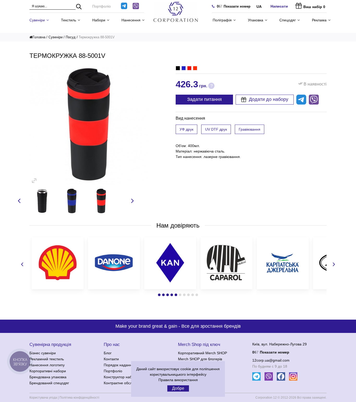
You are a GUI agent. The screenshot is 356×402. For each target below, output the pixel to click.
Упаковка (255, 20)
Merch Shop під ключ (199, 344)
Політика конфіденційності (79, 397)
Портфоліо (101, 6)
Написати (279, 6)
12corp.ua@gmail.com (271, 360)
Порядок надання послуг (125, 365)
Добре (178, 388)
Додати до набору (268, 99)
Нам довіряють (178, 225)
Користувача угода (43, 397)
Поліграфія (222, 20)
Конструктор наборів (121, 377)
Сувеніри (37, 20)
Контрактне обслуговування (127, 383)
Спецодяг (287, 20)
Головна (39, 37)
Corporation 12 (266, 397)
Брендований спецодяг (49, 383)
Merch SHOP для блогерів (200, 359)
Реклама (319, 20)
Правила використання (178, 380)
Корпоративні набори (47, 371)
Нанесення (130, 20)
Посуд (71, 37)
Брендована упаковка (47, 377)
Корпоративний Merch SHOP (202, 353)
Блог (108, 353)
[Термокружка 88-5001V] (89, 183)
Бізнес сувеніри (42, 353)
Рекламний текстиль (46, 359)
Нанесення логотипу (47, 365)
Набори (98, 20)
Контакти (111, 359)
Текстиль (68, 20)
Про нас (112, 344)
